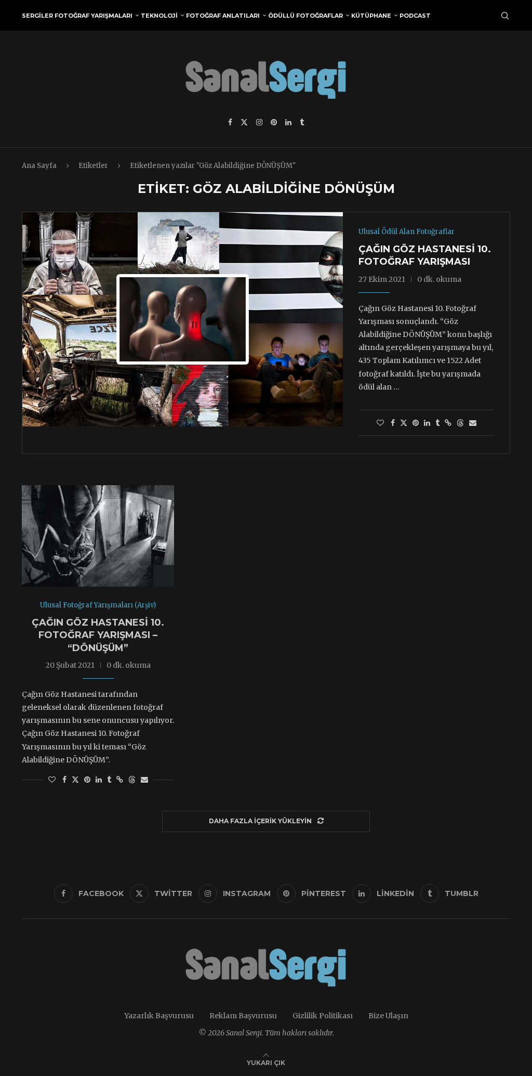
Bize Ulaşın (388, 1015)
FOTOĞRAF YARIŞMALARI (93, 15)
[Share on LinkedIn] (427, 422)
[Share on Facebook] (393, 422)
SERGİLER (37, 15)
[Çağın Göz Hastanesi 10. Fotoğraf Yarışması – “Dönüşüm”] (98, 536)
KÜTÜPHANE (371, 15)
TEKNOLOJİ (159, 15)
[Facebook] (230, 122)
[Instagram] (259, 122)
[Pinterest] (274, 122)
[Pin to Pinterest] (416, 422)
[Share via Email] (472, 422)
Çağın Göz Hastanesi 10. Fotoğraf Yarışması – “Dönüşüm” (98, 635)
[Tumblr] (302, 122)
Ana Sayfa (39, 165)
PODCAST (415, 15)
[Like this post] (380, 422)
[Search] (505, 16)
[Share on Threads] (460, 422)
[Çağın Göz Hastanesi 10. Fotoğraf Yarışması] (182, 319)
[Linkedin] (288, 122)
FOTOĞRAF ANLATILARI (223, 15)
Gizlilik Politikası (322, 1015)
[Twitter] (244, 122)
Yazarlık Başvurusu (159, 1015)
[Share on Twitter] (403, 422)
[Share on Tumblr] (437, 422)
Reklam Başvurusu (243, 1015)
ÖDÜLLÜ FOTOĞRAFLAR (305, 15)
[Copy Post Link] (448, 422)
